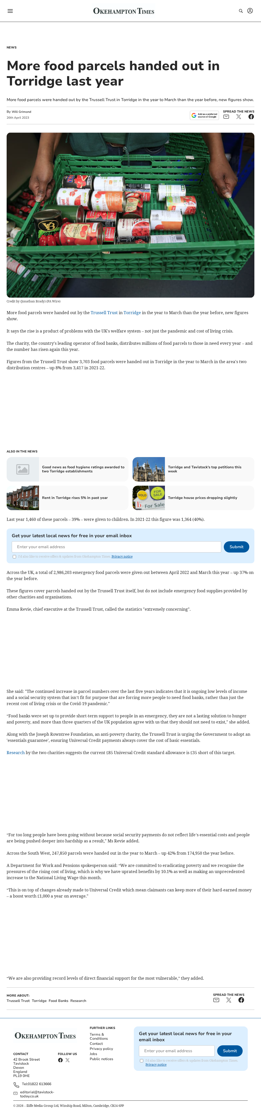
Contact (96, 1043)
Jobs (93, 1053)
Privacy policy (101, 1048)
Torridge (132, 312)
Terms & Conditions (99, 1036)
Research (16, 752)
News (12, 47)
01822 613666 (39, 1084)
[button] (10, 11)
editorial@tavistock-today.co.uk (37, 1094)
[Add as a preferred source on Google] (204, 115)
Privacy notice (122, 556)
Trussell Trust (104, 312)
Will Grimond (21, 112)
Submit (236, 547)
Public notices (101, 1059)
